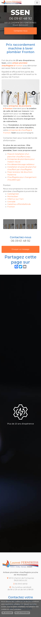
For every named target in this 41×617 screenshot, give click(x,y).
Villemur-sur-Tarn (15, 199)
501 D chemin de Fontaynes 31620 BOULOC (20, 24)
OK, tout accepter (7, 612)
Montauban (12, 196)
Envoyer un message (20, 249)
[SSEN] (11, 2)
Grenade (11, 202)
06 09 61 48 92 (20, 18)
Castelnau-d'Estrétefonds (19, 204)
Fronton (11, 207)
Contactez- (20, 31)
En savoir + (8, 224)
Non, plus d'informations (22, 612)
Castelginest (13, 194)
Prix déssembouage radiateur (20, 164)
